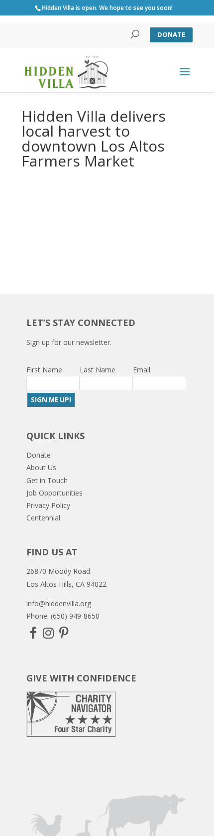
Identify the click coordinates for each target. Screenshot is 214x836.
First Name (44, 369)
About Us (41, 467)
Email (141, 369)
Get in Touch (47, 480)
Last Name (97, 369)
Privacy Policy (48, 505)
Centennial (43, 517)
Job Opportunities (54, 493)
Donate (171, 34)
